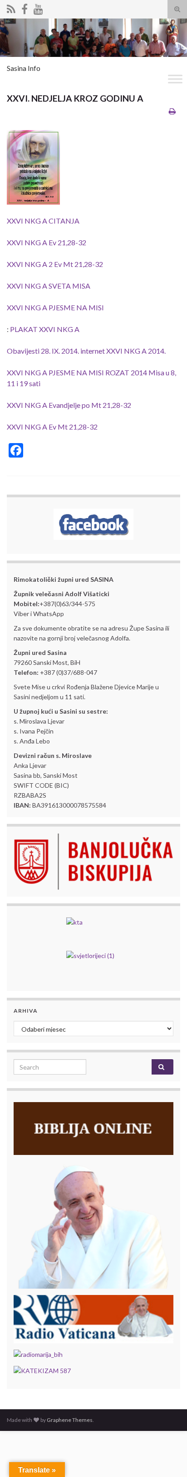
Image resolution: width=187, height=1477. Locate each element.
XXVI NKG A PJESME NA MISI (55, 307)
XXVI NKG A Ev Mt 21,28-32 (52, 426)
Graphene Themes (70, 1419)
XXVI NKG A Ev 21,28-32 (46, 242)
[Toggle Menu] (175, 79)
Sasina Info (23, 68)
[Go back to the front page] (93, 38)
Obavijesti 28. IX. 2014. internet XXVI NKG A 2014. (86, 350)
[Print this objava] (172, 111)
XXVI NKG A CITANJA (43, 220)
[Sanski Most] (11, 7)
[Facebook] (24, 7)
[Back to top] (166, 1456)
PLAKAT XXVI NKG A (44, 329)
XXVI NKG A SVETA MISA (48, 285)
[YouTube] (38, 7)
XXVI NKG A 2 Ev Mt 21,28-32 (55, 264)
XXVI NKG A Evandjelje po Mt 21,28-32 (69, 405)
